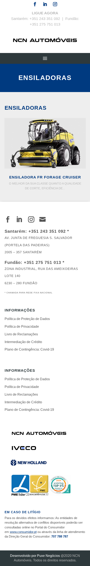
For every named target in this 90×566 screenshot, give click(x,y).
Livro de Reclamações (21, 334)
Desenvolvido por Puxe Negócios (35, 555)
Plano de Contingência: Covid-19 (29, 349)
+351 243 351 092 (45, 19)
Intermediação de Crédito (23, 342)
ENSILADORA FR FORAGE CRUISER (45, 177)
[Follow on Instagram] (55, 4)
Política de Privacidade (22, 326)
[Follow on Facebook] (35, 4)
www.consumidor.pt (23, 532)
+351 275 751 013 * (44, 262)
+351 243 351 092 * (48, 231)
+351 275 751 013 (45, 24)
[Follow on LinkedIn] (45, 4)
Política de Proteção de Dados (27, 319)
